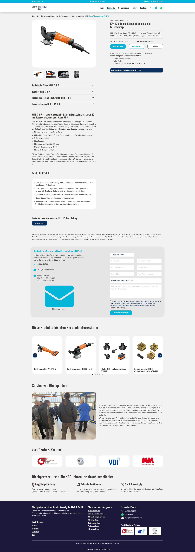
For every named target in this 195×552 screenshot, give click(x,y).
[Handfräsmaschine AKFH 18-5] (47, 351)
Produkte (111, 7)
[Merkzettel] (156, 7)
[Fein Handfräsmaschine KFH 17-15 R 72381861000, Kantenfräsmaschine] (38, 74)
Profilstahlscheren (93, 526)
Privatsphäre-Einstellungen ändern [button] (86, 543)
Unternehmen (123, 7)
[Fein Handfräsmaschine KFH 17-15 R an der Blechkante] (63, 74)
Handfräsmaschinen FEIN (79, 16)
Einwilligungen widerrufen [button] (111, 543)
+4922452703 (38, 1)
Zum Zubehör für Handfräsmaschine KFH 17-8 (126, 70)
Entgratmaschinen (93, 529)
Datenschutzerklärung (117, 308)
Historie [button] (100, 543)
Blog (134, 7)
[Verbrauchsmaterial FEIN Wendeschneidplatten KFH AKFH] (148, 351)
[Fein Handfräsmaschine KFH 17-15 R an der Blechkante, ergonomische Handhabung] (51, 74)
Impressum (35, 528)
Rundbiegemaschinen (94, 523)
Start (102, 7)
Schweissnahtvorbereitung (46, 16)
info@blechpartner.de (45, 270)
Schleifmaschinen (93, 520)
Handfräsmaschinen (62, 16)
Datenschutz (35, 531)
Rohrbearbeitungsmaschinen (96, 517)
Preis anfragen (118, 46)
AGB (33, 534)
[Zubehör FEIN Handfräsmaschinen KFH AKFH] (114, 351)
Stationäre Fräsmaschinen (95, 514)
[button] (93, 374)
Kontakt (143, 7)
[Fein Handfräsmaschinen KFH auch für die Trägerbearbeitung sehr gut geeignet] (76, 74)
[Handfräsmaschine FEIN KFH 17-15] (81, 351)
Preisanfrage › (39, 223)
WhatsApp (129, 514)
